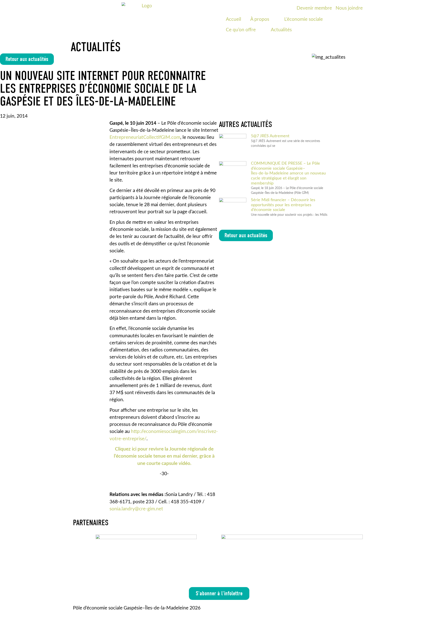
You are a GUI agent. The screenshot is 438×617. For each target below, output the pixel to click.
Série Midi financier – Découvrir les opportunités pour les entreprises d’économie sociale (283, 205)
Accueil (233, 19)
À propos (259, 19)
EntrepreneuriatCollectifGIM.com (145, 137)
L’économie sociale (303, 19)
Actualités (281, 29)
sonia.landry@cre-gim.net (136, 508)
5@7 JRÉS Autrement (270, 136)
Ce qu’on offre (241, 29)
